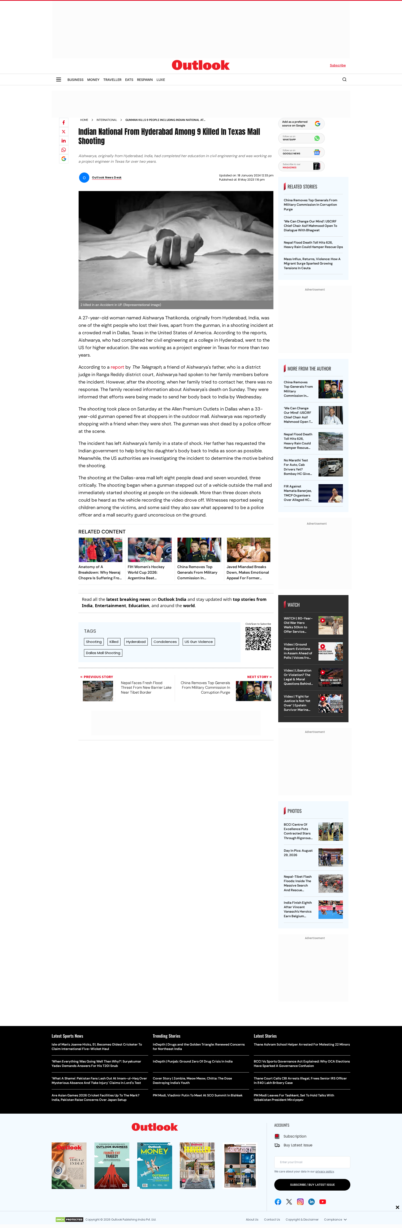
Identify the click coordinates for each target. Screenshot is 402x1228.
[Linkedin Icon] (311, 1201)
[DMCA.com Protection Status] (69, 1219)
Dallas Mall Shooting (103, 652)
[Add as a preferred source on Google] (63, 158)
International (107, 120)
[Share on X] (63, 131)
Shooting (94, 641)
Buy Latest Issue (298, 1145)
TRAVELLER (112, 80)
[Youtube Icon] (322, 1201)
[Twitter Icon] (289, 1201)
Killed (114, 641)
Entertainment (110, 605)
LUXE (161, 80)
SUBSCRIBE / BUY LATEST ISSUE (312, 1184)
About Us (252, 1219)
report (117, 367)
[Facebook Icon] (278, 1201)
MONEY (93, 80)
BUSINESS (75, 80)
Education (138, 605)
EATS (129, 80)
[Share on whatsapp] (63, 149)
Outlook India (172, 599)
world (189, 605)
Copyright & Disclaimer (302, 1219)
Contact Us (272, 1219)
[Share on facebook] (63, 122)
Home (84, 120)
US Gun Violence (199, 641)
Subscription (295, 1136)
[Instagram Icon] (300, 1201)
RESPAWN (145, 80)
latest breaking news (128, 599)
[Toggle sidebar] (58, 79)
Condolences (165, 641)
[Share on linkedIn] (63, 140)
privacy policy (324, 1171)
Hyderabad (136, 641)
